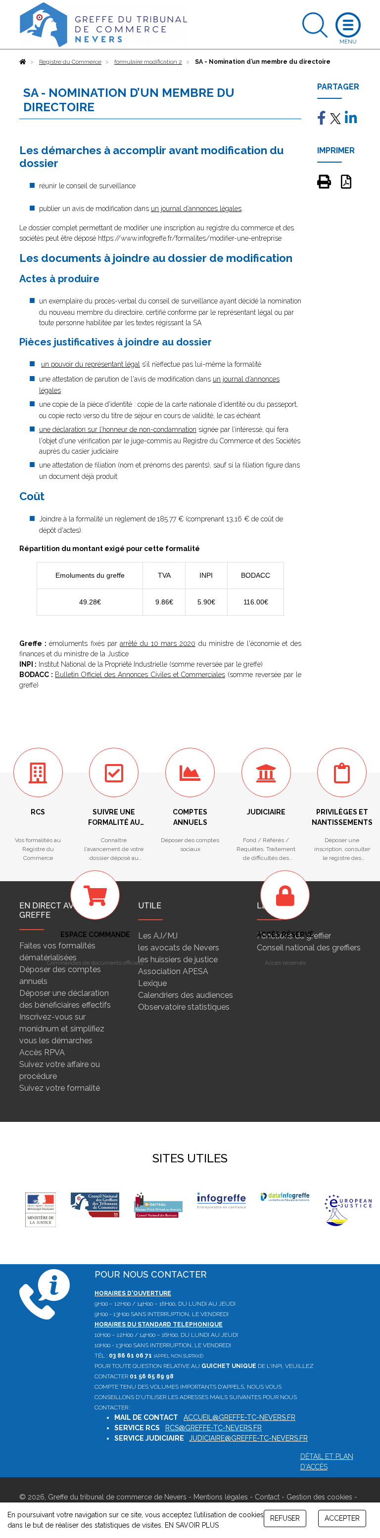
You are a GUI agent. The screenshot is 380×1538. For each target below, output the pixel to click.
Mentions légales (220, 1497)
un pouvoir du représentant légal (90, 364)
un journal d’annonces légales (196, 209)
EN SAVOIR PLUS (192, 1525)
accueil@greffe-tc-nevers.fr (239, 1417)
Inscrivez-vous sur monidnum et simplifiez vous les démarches (61, 1028)
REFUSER (285, 1518)
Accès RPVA (42, 1052)
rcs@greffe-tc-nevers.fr (213, 1428)
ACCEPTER (342, 1518)
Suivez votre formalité (59, 1088)
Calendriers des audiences (185, 995)
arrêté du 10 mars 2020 (157, 643)
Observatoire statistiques (184, 1007)
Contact (267, 1497)
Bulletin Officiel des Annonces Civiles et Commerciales (140, 675)
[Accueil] (22, 61)
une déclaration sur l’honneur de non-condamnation (117, 429)
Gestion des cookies (319, 1497)
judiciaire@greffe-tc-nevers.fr (248, 1438)
